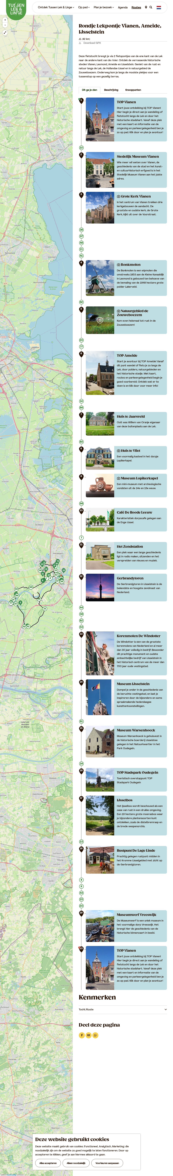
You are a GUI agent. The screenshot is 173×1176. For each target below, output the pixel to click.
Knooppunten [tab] (133, 90)
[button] (61, 582)
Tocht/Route (86, 1010)
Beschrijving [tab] (111, 90)
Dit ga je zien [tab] (89, 90)
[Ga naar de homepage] (16, 10)
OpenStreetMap (11, 1175)
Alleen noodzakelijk (76, 1163)
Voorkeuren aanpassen (107, 1163)
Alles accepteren (48, 1163)
